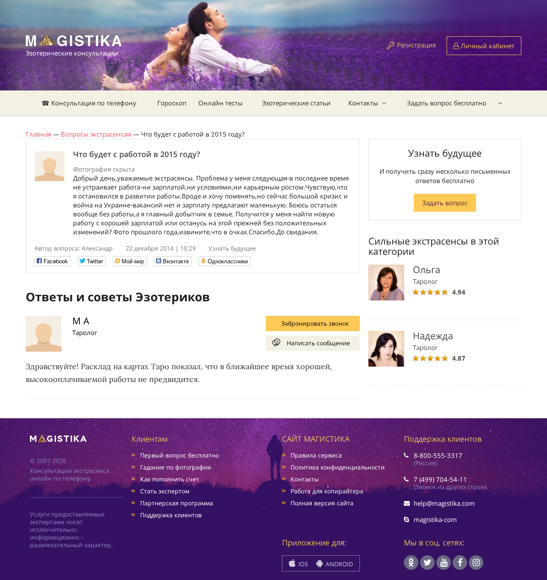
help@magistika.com (444, 503)
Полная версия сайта (322, 503)
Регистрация (416, 45)
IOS (302, 564)
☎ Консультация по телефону (88, 103)
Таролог (84, 332)
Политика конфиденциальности (338, 467)
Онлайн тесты (220, 103)
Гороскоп (171, 103)
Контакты (363, 103)
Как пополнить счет (169, 479)
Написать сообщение (318, 343)
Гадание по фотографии (175, 467)
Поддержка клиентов (171, 515)
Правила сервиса (316, 455)
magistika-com (435, 519)
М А (80, 320)
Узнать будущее (232, 248)
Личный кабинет (487, 45)
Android (338, 564)
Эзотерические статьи (296, 103)
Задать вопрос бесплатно (446, 103)
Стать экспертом (164, 491)
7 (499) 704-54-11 (440, 479)
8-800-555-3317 (438, 455)
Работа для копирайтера (327, 491)
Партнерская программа (176, 503)
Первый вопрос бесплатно (179, 455)
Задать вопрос (445, 202)
